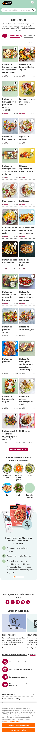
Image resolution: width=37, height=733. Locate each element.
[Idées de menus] (14, 631)
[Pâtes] (30, 472)
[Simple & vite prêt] (7, 472)
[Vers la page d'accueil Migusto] (7, 2)
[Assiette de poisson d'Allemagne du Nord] (27, 394)
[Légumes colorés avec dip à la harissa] (27, 99)
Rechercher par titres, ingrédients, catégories (18, 10)
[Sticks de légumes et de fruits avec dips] (27, 164)
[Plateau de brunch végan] (10, 132)
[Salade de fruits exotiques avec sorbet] (10, 224)
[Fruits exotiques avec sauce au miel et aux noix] (27, 224)
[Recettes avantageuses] (18, 472)
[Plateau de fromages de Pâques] (10, 394)
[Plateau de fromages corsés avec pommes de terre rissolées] (10, 62)
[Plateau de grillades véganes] (10, 323)
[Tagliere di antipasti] (27, 132)
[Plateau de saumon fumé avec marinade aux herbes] (27, 290)
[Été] (7, 490)
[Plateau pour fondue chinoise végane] (27, 62)
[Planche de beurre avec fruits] (27, 256)
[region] (18, 718)
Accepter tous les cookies (18, 730)
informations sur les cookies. (12, 721)
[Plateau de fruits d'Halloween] (10, 256)
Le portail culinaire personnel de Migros (14, 654)
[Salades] (18, 490)
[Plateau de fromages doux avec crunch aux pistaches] (10, 164)
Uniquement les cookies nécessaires (18, 725)
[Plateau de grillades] (10, 358)
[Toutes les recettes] (30, 490)
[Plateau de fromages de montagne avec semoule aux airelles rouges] (27, 358)
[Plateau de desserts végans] (27, 323)
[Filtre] (4, 36)
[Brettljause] (27, 195)
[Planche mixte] (10, 195)
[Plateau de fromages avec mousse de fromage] (10, 290)
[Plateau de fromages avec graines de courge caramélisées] (10, 99)
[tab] (18, 694)
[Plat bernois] (27, 429)
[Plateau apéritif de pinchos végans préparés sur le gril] (10, 429)
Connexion (20, 577)
